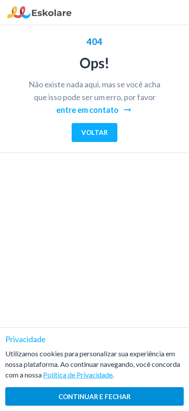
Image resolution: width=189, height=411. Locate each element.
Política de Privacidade (78, 374)
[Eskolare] (39, 15)
